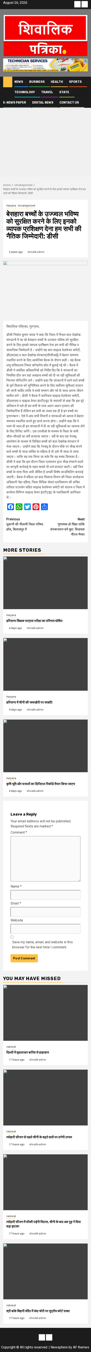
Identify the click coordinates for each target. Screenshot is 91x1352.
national (11, 1046)
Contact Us (69, 102)
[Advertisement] (45, 133)
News (18, 82)
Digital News (42, 102)
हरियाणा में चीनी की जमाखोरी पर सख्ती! (29, 702)
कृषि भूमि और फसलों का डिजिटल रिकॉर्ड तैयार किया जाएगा (40, 784)
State (64, 92)
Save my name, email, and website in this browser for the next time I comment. (42, 944)
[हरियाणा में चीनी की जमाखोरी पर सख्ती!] (45, 664)
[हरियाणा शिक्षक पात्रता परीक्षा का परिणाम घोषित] (45, 582)
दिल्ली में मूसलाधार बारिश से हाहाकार (27, 1052)
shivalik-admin (36, 252)
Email (16, 903)
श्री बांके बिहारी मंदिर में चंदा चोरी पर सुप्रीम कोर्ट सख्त (38, 1311)
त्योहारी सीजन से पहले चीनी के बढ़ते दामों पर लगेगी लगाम (39, 1137)
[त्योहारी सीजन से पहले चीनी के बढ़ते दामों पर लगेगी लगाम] (45, 1097)
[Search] (84, 82)
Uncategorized (26, 205)
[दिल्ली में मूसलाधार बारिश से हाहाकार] (45, 1013)
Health (57, 82)
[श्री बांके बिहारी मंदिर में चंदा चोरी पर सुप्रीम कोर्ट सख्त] (45, 1271)
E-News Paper (14, 102)
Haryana (11, 205)
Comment (19, 832)
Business (37, 82)
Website (17, 920)
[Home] (8, 82)
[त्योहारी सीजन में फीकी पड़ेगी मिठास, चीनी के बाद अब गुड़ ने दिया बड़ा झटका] (45, 1182)
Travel (47, 92)
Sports (75, 82)
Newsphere (59, 1347)
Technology (24, 92)
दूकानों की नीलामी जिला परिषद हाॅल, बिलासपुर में (24, 524)
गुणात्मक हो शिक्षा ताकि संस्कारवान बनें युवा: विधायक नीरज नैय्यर (67, 526)
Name (16, 886)
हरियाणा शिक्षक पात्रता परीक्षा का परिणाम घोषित (34, 621)
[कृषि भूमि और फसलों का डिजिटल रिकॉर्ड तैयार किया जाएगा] (45, 745)
